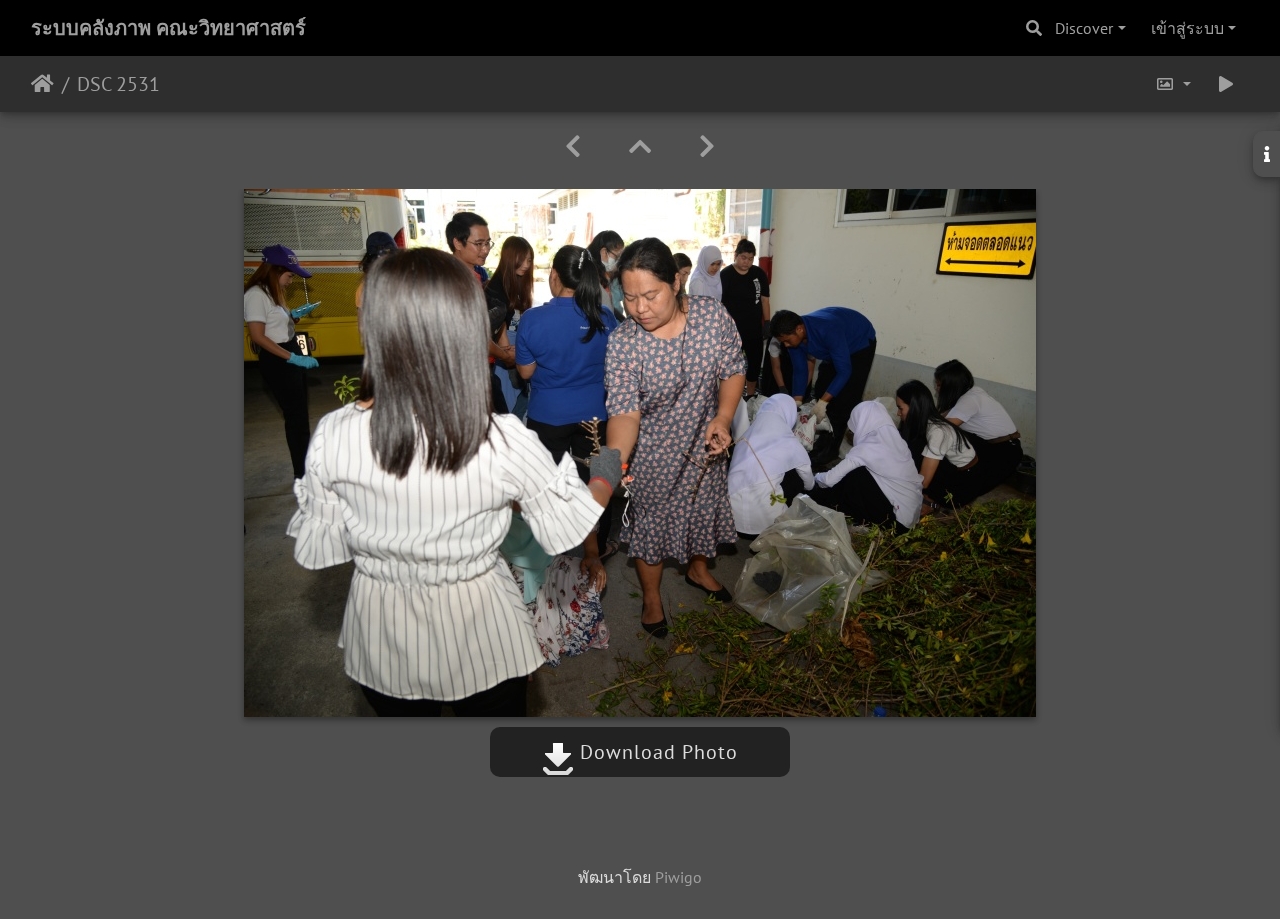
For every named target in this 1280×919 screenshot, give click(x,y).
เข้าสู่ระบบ (1187, 28)
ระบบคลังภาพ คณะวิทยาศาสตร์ (168, 28)
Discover (1084, 28)
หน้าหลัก (42, 84)
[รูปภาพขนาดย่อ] (640, 146)
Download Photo (656, 752)
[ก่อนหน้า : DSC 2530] (573, 146)
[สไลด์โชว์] (1226, 84)
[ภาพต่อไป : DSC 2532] (707, 146)
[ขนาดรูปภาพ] (1173, 84)
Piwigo (678, 877)
